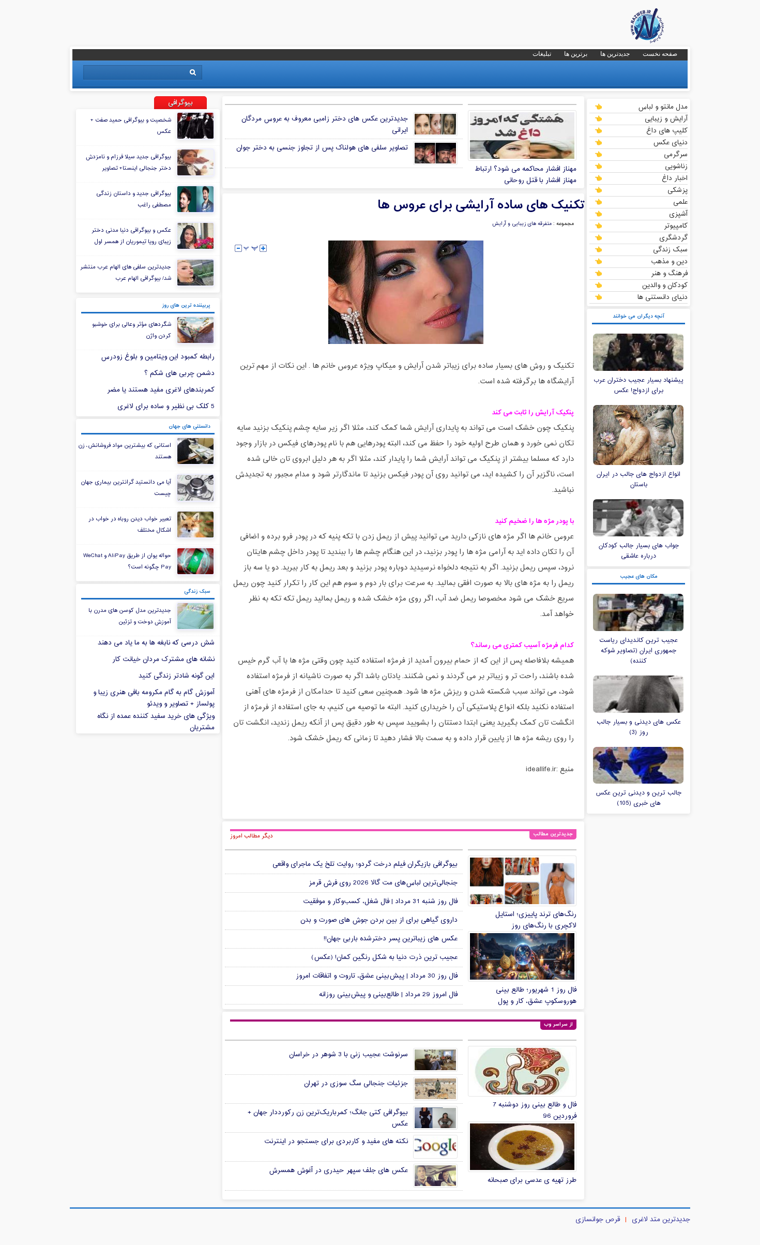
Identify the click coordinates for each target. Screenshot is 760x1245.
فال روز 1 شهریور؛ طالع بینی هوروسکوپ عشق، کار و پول (536, 995)
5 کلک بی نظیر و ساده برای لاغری (166, 406)
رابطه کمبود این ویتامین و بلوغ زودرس (158, 357)
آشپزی (678, 213)
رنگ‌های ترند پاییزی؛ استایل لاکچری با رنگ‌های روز (535, 920)
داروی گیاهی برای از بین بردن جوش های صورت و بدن (379, 920)
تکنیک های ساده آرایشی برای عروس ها (481, 205)
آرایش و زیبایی (666, 118)
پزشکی (677, 190)
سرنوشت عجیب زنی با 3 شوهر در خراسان (348, 1054)
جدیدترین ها (615, 53)
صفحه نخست (660, 53)
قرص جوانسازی (597, 1219)
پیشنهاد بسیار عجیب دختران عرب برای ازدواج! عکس (638, 385)
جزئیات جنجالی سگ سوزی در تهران (356, 1083)
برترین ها (575, 53)
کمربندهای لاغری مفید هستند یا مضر (161, 390)
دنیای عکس (670, 142)
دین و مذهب (669, 261)
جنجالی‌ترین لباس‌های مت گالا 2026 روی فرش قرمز (383, 883)
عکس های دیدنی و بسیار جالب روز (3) (639, 727)
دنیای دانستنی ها (662, 297)
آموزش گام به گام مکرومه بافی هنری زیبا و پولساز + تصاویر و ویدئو (154, 698)
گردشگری (673, 237)
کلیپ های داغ (667, 130)
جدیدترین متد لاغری (661, 1219)
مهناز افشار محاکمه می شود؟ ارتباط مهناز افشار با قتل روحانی (525, 174)
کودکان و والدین (665, 285)
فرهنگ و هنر (669, 273)
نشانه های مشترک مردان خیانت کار (163, 659)
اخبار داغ (675, 178)
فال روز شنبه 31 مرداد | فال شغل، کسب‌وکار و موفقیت (380, 901)
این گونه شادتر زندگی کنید (177, 676)
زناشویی (676, 166)
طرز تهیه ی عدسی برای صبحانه (532, 1180)
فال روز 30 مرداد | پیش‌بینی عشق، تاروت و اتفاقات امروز (377, 976)
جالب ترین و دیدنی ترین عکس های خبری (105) (638, 798)
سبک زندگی (670, 249)
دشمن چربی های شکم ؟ (179, 373)
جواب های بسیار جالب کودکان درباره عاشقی (639, 551)
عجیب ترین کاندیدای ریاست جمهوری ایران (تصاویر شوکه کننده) (638, 650)
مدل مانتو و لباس (663, 106)
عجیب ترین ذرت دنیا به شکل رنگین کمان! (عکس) (384, 957)
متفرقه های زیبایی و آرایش (522, 224)
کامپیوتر (676, 225)
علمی (680, 202)
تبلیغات (542, 53)
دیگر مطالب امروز (251, 836)
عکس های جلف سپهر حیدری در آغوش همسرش (338, 1170)
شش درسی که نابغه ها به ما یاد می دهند (156, 643)
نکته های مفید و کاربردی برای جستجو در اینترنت (336, 1141)
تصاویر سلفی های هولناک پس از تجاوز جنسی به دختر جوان (322, 148)
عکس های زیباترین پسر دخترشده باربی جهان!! (391, 938)
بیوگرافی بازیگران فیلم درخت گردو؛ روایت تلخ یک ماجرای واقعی (365, 864)
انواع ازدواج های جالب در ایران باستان (638, 479)
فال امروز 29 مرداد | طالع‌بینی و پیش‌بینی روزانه (388, 994)
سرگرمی (676, 154)
